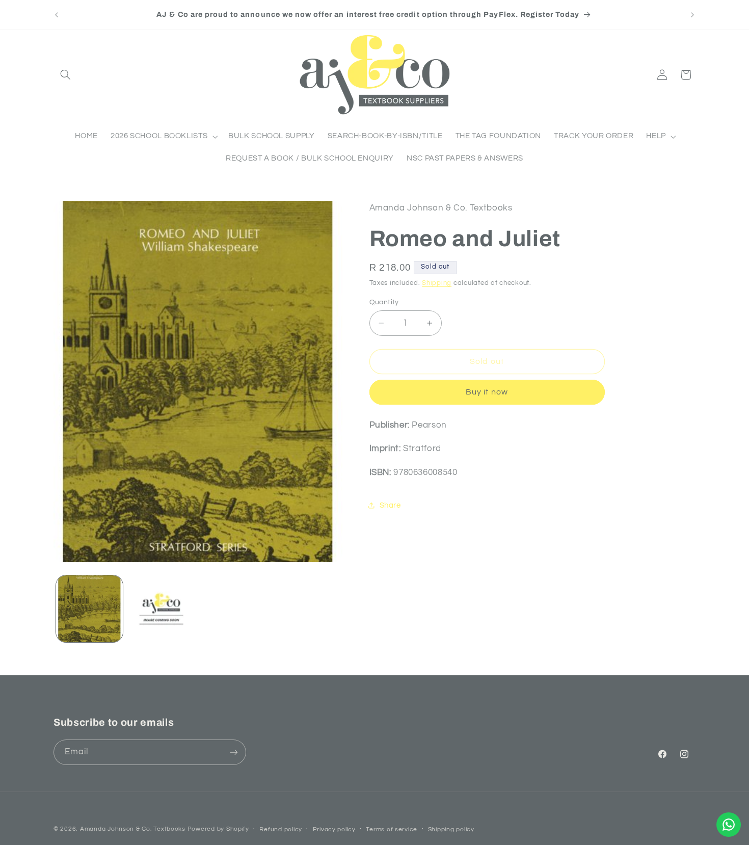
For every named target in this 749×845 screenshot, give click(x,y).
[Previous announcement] (56, 15)
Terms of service (391, 829)
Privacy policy (334, 829)
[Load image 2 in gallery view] (161, 608)
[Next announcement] (692, 15)
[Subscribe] (234, 752)
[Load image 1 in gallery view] (89, 608)
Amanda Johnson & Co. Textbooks (132, 829)
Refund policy (280, 829)
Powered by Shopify (218, 829)
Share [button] (390, 505)
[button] (65, 75)
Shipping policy (451, 829)
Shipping (436, 283)
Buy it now (487, 392)
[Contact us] (728, 824)
